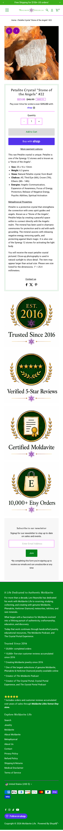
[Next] (16, 31)
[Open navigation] (7, 10)
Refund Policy (11, 758)
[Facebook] (5, 810)
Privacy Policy (11, 753)
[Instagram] (9, 810)
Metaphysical (10, 739)
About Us (8, 744)
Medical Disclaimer (13, 768)
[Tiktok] (13, 810)
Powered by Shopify (47, 823)
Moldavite (9, 729)
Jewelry (8, 725)
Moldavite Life (29, 823)
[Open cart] (57, 10)
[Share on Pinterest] (36, 285)
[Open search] (47, 10)
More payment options (32, 149)
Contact (8, 749)
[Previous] (9, 31)
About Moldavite (12, 734)
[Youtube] (17, 810)
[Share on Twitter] (31, 285)
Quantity (32, 115)
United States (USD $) (19, 784)
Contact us (30, 279)
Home (13, 20)
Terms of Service (12, 772)
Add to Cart (31, 132)
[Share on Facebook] (27, 285)
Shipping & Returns (13, 763)
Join (31, 553)
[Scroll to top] (57, 823)
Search (7, 720)
